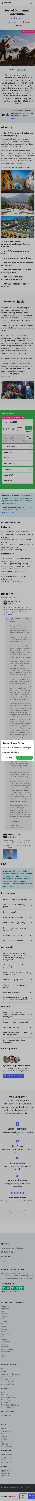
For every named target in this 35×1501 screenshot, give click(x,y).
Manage (10, 757)
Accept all (24, 757)
